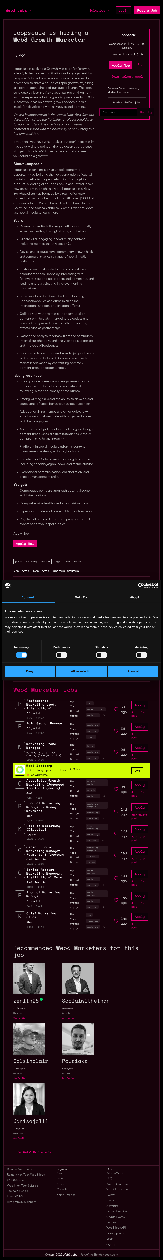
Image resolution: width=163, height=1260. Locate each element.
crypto (58, 561)
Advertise (112, 1206)
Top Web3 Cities (17, 1191)
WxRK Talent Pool (117, 1189)
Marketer (18, 1013)
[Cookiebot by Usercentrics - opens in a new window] (141, 586)
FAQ (109, 1178)
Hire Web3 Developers (21, 1202)
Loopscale (128, 35)
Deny (29, 671)
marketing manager (92, 805)
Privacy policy (115, 1233)
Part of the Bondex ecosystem (99, 1255)
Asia (59, 1173)
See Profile (19, 1017)
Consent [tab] (28, 597)
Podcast (111, 1222)
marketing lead (95, 709)
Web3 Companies (117, 1184)
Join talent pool (127, 76)
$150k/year (19, 1068)
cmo (89, 914)
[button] (30, 10)
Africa (60, 1184)
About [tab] (134, 597)
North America (66, 1195)
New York (21, 570)
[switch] (61, 655)
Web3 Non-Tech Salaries (22, 1186)
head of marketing (92, 827)
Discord (111, 1200)
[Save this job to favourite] (140, 65)
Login (124, 10)
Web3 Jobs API (116, 1228)
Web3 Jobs (16, 10)
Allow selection (81, 671)
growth (18, 561)
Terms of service (116, 1211)
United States (66, 570)
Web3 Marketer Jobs (45, 690)
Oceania (62, 1189)
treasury (92, 856)
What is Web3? (115, 1173)
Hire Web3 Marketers (32, 1152)
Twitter (110, 1195)
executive (92, 920)
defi (68, 561)
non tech (45, 561)
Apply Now (25, 543)
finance (91, 862)
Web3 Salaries (16, 1180)
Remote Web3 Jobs (19, 1169)
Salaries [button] (98, 10)
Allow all (133, 671)
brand (90, 746)
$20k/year (67, 1068)
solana (77, 561)
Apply (140, 705)
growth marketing (92, 782)
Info (137, 770)
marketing (31, 561)
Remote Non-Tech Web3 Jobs (26, 1175)
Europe (61, 1178)
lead (89, 703)
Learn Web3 (15, 1196)
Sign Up (111, 1244)
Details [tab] (81, 597)
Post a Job (147, 10)
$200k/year (68, 1008)
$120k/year (19, 1008)
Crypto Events (115, 1217)
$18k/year (18, 1128)
